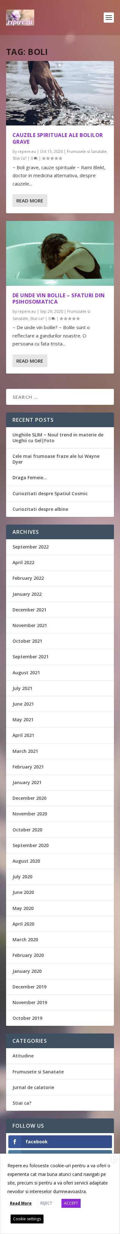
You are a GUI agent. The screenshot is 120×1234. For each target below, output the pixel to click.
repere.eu (27, 151)
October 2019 (27, 1018)
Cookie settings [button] (27, 1219)
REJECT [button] (46, 1203)
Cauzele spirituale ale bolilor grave (57, 138)
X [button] (114, 1159)
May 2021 (23, 719)
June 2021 (23, 704)
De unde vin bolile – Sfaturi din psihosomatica (58, 299)
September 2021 (30, 657)
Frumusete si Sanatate (87, 151)
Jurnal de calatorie (33, 1087)
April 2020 (23, 924)
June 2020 (23, 892)
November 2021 (29, 625)
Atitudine (23, 1056)
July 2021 (22, 688)
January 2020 (27, 971)
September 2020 (30, 845)
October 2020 (27, 830)
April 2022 (23, 562)
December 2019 (29, 987)
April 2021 (23, 735)
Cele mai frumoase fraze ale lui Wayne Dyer (56, 459)
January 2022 (27, 594)
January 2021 (27, 782)
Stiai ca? (19, 158)
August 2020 (26, 861)
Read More (29, 200)
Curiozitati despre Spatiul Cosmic (50, 493)
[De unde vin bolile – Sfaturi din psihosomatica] (60, 253)
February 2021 (28, 767)
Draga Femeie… (29, 477)
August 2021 (26, 673)
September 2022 (30, 547)
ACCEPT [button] (71, 1203)
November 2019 (29, 1002)
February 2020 (28, 955)
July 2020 (22, 877)
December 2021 (29, 610)
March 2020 (25, 939)
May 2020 (23, 908)
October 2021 (27, 641)
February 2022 (28, 578)
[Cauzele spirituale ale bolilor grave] (60, 93)
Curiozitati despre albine (40, 509)
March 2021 (25, 751)
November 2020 (29, 814)
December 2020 (29, 798)
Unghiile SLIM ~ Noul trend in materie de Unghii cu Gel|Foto (57, 437)
